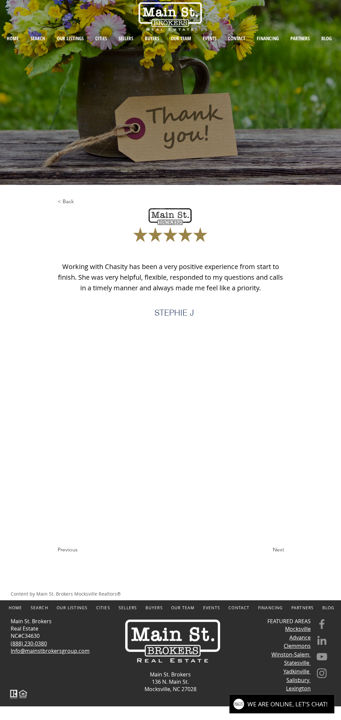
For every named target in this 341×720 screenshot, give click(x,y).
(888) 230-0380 (29, 643)
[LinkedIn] (321, 640)
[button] (80, 201)
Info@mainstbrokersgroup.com (50, 650)
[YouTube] (321, 656)
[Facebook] (321, 624)
